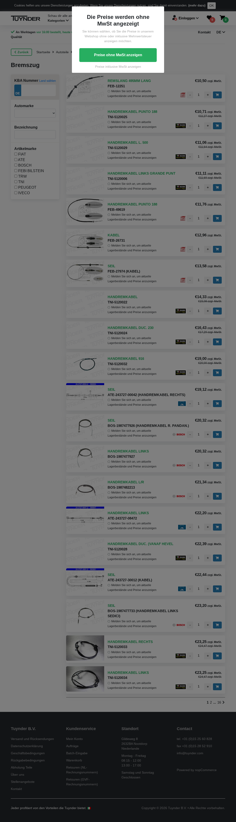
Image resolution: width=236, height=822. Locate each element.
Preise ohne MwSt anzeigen (118, 55)
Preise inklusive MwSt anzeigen (118, 66)
